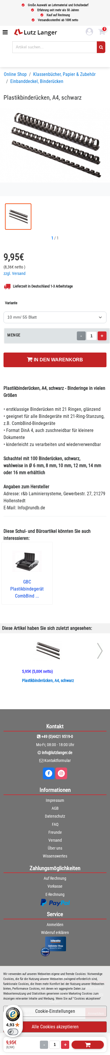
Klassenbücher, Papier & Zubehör (64, 74)
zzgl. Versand (15, 273)
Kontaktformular (57, 760)
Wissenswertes (55, 856)
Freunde (55, 832)
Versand (55, 840)
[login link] (89, 32)
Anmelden (55, 924)
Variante (11, 303)
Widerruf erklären (55, 932)
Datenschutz (55, 816)
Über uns (55, 848)
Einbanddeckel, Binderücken (36, 81)
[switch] (13, 1032)
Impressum (55, 800)
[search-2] (101, 47)
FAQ (55, 824)
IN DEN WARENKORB (58, 359)
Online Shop (15, 74)
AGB (55, 808)
